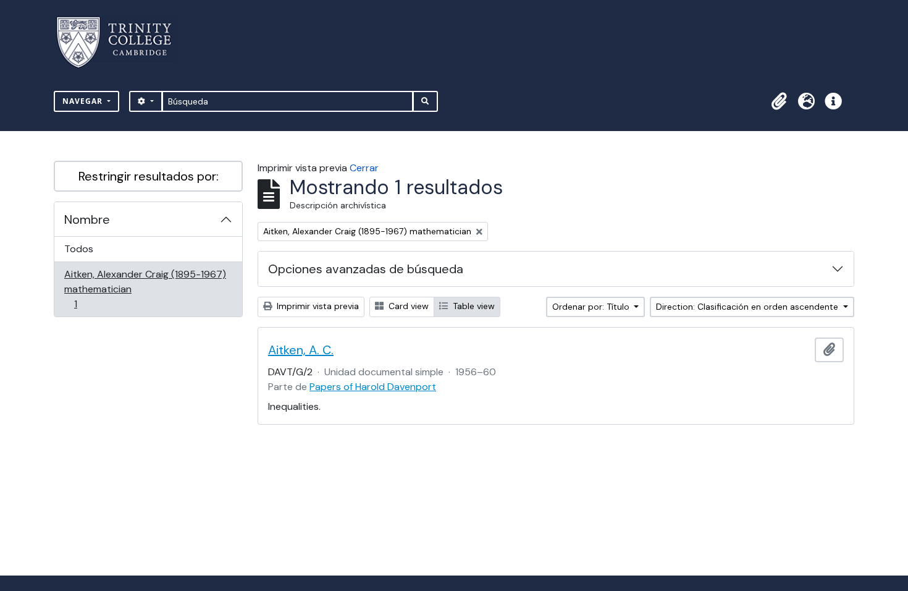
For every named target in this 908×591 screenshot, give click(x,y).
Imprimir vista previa (316, 306)
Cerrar (364, 167)
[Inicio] (121, 42)
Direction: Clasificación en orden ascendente (748, 306)
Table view (472, 306)
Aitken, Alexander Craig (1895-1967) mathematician (145, 288)
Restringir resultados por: (148, 176)
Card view (407, 306)
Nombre (87, 219)
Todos (78, 248)
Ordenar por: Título (592, 306)
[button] (778, 101)
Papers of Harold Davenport (372, 386)
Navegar (83, 101)
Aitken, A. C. (301, 349)
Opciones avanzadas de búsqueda (365, 269)
